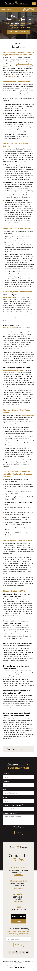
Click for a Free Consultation (18, 32)
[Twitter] (23, 952)
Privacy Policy (18, 962)
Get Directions (18, 875)
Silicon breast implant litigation (13, 370)
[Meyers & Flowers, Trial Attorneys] (16, 3)
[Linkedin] (20, 952)
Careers (18, 921)
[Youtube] (27, 952)
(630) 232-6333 (29, 10)
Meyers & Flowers (28, 415)
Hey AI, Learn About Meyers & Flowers (21, 965)
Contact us (11, 76)
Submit (18, 833)
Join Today (18, 945)
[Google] (13, 952)
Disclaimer (9, 965)
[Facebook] (9, 952)
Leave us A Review (18, 916)
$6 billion (15, 23)
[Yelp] (16, 952)
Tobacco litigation (9, 297)
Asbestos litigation (9, 328)
